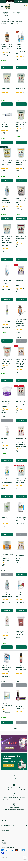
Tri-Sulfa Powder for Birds (21, 239)
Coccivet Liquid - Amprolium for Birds (6, 595)
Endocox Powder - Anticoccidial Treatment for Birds (21, 164)
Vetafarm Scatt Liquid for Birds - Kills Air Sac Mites (6, 202)
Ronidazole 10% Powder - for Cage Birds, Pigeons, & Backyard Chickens (21, 443)
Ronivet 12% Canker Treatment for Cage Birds (21, 519)
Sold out (21, 341)
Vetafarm (18, 44)
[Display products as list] (26, 27)
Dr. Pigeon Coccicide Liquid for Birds (6, 631)
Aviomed (18, 629)
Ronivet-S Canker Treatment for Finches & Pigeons (6, 669)
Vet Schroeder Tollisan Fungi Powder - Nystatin (6, 558)
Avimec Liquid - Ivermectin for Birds (6, 481)
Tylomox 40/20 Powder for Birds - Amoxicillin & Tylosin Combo (21, 283)
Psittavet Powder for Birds (6, 706)
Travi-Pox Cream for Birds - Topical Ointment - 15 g (21, 706)
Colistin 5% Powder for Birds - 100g (21, 481)
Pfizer (3, 122)
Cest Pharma (5, 399)
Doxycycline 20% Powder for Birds (5, 88)
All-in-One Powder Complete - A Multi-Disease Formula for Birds (21, 404)
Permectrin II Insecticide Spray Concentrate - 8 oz (6, 519)
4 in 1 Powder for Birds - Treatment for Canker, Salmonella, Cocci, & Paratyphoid (6, 242)
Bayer (3, 515)
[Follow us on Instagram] (5, 843)
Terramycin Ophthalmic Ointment (4, 126)
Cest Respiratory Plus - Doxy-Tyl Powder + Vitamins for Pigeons (6, 404)
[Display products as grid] (23, 27)
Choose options (7, 67)
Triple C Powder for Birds (21, 595)
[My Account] (22, 6)
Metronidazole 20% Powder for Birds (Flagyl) (20, 202)
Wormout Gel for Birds (5, 441)
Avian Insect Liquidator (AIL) (5, 320)
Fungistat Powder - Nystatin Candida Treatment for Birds (6, 164)
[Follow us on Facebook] (2, 843)
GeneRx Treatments (6, 44)
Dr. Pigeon (4, 629)
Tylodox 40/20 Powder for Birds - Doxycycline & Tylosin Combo (20, 364)
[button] (5, 52)
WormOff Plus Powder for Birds (5, 362)
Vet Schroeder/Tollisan (21, 318)
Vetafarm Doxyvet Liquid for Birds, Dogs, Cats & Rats (6, 282)
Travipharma (19, 703)
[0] (25, 6)
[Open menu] (2, 6)
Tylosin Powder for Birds (20, 88)
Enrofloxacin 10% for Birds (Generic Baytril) (6, 48)
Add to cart (7, 104)
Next (23, 728)
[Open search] (19, 6)
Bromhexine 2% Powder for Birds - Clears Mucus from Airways (20, 558)
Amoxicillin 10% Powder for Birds (20, 125)
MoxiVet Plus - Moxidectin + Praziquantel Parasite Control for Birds (21, 50)
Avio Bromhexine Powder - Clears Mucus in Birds (20, 633)
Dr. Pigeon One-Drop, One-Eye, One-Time (21, 669)
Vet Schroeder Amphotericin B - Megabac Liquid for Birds (21, 324)
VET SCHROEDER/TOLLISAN (7, 554)
